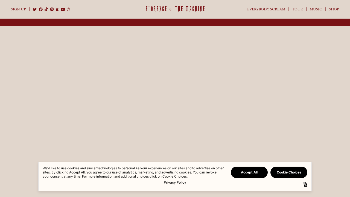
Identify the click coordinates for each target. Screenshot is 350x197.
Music (316, 9)
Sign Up (18, 9)
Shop (334, 9)
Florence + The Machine (175, 9)
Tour (297, 9)
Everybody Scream (266, 9)
